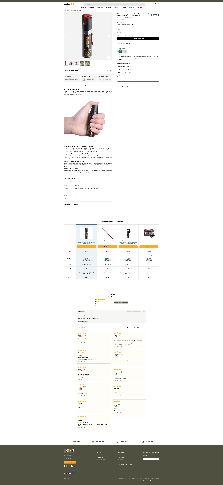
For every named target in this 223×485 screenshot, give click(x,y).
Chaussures (83, 7)
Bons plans (139, 7)
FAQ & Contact (156, 1)
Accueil (65, 10)
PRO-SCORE (121, 469)
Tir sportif (123, 7)
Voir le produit (86, 246)
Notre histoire (100, 454)
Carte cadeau (127, 1)
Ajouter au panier (128, 246)
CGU (129, 478)
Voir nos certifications (69, 462)
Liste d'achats (135, 1)
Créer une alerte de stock (138, 38)
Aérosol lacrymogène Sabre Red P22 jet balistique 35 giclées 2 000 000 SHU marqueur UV (74, 10)
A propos (99, 452)
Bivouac (116, 7)
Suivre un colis (121, 457)
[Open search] (128, 327)
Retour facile (121, 459)
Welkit (67, 478)
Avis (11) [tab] (78, 327)
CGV (126, 478)
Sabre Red (119, 17)
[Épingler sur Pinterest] (127, 87)
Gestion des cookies (145, 480)
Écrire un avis (121, 302)
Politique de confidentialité (155, 478)
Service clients (121, 454)
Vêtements (91, 7)
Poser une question (121, 305)
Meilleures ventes (142, 1)
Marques (150, 1)
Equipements (100, 7)
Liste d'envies (121, 452)
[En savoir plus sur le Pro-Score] (122, 50)
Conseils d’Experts (101, 459)
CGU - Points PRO (135, 478)
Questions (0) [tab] (83, 327)
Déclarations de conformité (154, 480)
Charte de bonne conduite (144, 478)
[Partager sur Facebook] (125, 87)
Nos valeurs (100, 457)
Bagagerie (108, 7)
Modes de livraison (122, 462)
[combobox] (114, 4)
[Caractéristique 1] (85, 85)
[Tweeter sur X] (123, 87)
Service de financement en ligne (125, 464)
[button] (158, 4)
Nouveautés (131, 7)
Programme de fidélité (123, 467)
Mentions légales (121, 478)
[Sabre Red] (155, 15)
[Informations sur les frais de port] (135, 24)
